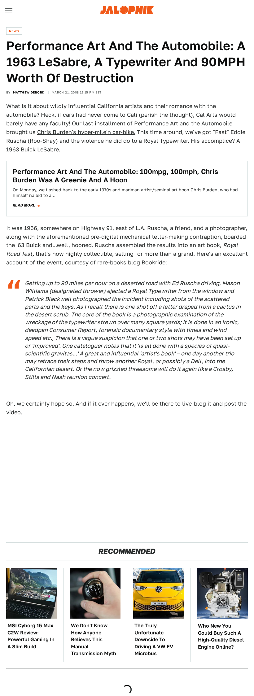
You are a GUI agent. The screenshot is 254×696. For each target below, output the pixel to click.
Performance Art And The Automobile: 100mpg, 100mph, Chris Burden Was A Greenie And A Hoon (115, 175)
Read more (24, 205)
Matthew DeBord (29, 92)
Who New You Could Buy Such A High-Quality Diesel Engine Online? (221, 636)
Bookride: (154, 262)
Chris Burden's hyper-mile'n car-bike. (86, 132)
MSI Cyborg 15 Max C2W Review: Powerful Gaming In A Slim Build (31, 636)
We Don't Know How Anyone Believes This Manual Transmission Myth (93, 639)
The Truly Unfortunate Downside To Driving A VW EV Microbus (153, 639)
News (14, 31)
